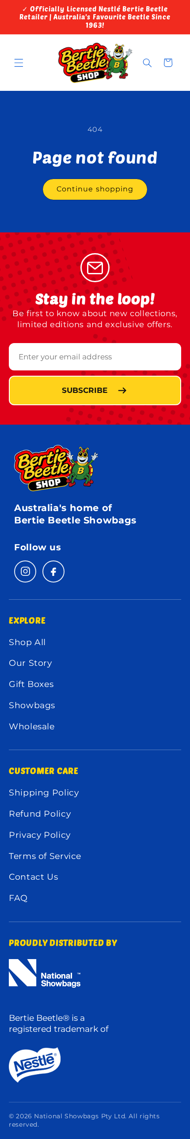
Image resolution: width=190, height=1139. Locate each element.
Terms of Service (45, 856)
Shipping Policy (44, 793)
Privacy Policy (40, 835)
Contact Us (33, 877)
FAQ (18, 898)
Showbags (32, 705)
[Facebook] (53, 571)
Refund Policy (40, 814)
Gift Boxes (31, 684)
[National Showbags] (68, 984)
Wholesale (32, 726)
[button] (18, 62)
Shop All (27, 642)
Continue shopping (95, 189)
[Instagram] (25, 571)
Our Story (30, 663)
